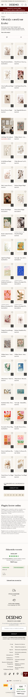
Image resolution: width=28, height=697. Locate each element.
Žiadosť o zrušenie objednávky (19, 664)
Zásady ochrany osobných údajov (17, 637)
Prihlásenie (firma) (8, 669)
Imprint (11, 649)
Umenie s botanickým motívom (14, 13)
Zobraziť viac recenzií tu (14, 580)
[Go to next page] (22, 495)
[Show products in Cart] (25, 5)
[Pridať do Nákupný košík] (12, 57)
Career (11, 652)
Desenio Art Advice (20, 644)
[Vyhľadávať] (5, 5)
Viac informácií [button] (5, 32)
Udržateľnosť (9, 655)
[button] (21, 690)
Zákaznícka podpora (20, 647)
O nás (11, 644)
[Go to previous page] (5, 495)
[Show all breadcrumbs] (3, 13)
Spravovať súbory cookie (19, 668)
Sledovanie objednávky (21, 649)
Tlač (12, 647)
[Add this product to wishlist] (12, 44)
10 (20, 495)
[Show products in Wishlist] (22, 5)
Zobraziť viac (14, 488)
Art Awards (10, 666)
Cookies (17, 656)
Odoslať (14, 634)
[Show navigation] (2, 5)
